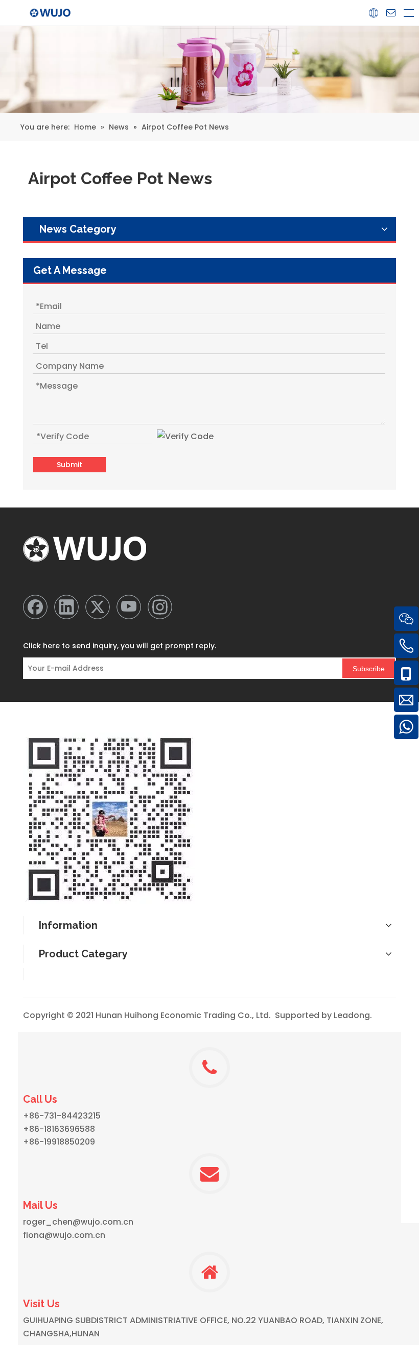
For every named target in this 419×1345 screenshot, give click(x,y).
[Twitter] (97, 607)
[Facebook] (35, 607)
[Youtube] (129, 607)
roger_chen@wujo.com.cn (78, 1222)
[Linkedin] (66, 607)
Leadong (352, 1015)
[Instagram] (160, 607)
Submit (69, 465)
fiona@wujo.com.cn (64, 1235)
